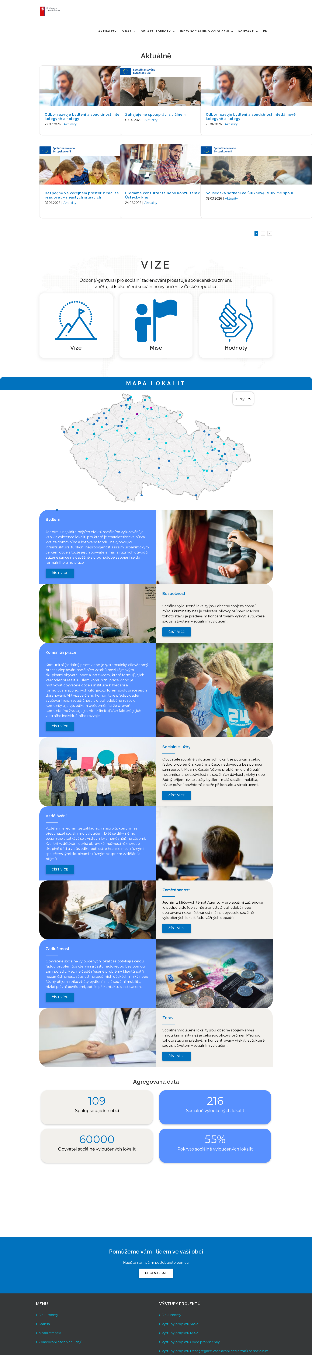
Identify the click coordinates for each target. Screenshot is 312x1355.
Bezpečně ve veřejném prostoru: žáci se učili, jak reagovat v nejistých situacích (90, 195)
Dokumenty (48, 1315)
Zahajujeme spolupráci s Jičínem (155, 115)
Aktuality (70, 124)
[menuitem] (107, 31)
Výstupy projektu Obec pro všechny (191, 1342)
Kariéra (44, 1324)
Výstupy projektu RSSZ (180, 1333)
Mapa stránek (50, 1333)
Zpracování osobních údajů (60, 1342)
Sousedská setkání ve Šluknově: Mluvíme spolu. (250, 193)
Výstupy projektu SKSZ (180, 1324)
